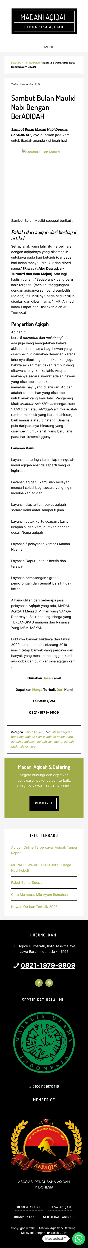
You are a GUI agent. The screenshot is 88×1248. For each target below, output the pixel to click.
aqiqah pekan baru (59, 736)
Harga (37, 689)
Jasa (47, 678)
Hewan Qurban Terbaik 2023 (34, 906)
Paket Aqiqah (32, 62)
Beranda (16, 62)
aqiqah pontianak (23, 741)
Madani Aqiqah (44, 17)
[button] (78, 1238)
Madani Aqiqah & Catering (57, 1228)
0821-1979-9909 (48, 965)
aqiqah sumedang (49, 741)
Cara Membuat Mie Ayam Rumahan (39, 894)
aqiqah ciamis (35, 736)
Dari (60, 689)
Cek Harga (44, 803)
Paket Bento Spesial (27, 882)
